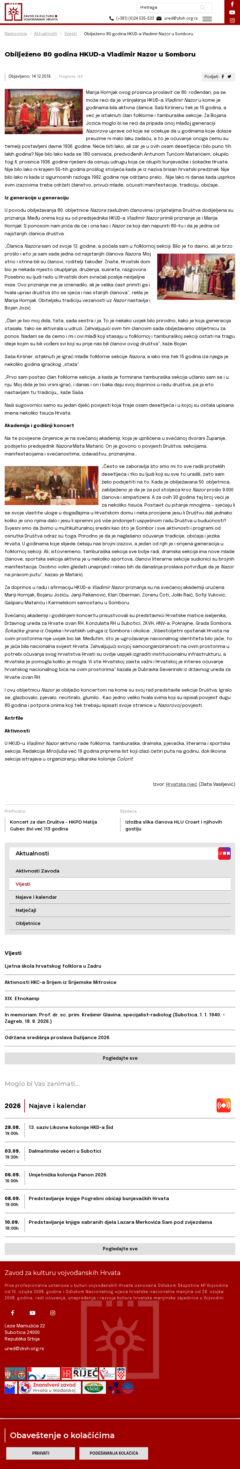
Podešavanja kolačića (114, 1454)
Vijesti (70, 34)
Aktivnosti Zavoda (37, 871)
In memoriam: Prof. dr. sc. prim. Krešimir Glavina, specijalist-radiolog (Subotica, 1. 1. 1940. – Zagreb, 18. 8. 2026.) (115, 1018)
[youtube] (34, 1313)
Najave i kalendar (36, 897)
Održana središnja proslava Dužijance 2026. (58, 1037)
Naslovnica (16, 34)
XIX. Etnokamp (22, 998)
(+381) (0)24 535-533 (134, 19)
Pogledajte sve (120, 1058)
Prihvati (40, 1454)
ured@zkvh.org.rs (24, 1348)
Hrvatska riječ (181, 784)
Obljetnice (28, 923)
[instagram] (54, 1313)
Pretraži (202, 8)
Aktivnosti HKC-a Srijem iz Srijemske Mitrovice (61, 982)
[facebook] (14, 1313)
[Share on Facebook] (223, 77)
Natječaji (26, 910)
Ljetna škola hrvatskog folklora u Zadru (53, 966)
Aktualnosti (45, 34)
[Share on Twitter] (229, 77)
